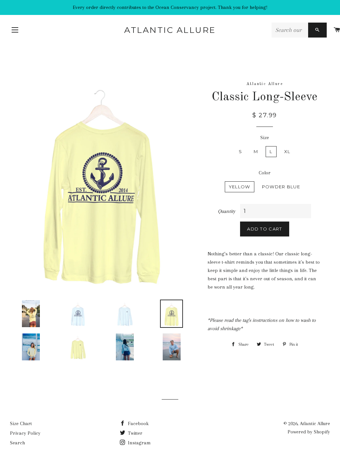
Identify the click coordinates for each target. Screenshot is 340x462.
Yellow (239, 186)
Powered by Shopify (309, 432)
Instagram (139, 443)
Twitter (134, 433)
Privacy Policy (25, 433)
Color (265, 173)
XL (287, 151)
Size (264, 137)
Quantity (226, 211)
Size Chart (21, 423)
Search (17, 443)
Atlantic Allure (170, 30)
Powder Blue (281, 186)
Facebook (138, 423)
